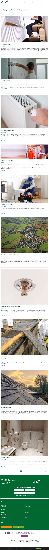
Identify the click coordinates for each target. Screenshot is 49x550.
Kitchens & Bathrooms (7, 204)
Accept (38, 548)
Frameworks (27, 503)
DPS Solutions (27, 506)
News (2, 519)
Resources (2, 522)
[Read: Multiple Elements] (24, 68)
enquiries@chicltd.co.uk (8, 481)
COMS (26, 505)
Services (26, 501)
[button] (47, 2)
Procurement (3, 512)
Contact (26, 517)
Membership (27, 512)
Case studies (3, 509)
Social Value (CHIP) (4, 505)
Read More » (3, 54)
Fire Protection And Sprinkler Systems (11, 306)
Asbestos (3, 357)
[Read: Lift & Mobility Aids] (24, 28)
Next (45, 471)
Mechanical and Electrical (7, 130)
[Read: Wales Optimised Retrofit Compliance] (24, 235)
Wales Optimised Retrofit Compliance (10, 255)
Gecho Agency (24, 546)
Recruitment (3, 523)
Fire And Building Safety (7, 160)
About (2, 501)
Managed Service (3, 503)
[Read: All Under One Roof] (24, 387)
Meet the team (3, 506)
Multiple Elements (5, 80)
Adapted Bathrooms (6, 457)
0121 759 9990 (5, 479)
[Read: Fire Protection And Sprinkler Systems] (24, 286)
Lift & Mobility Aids (6, 44)
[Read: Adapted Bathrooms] (24, 437)
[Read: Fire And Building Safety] (24, 151)
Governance (3, 507)
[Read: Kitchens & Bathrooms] (24, 188)
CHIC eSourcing (3, 514)
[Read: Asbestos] (24, 337)
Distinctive (29, 546)
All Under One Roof (6, 407)
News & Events (4, 517)
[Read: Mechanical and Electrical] (24, 111)
